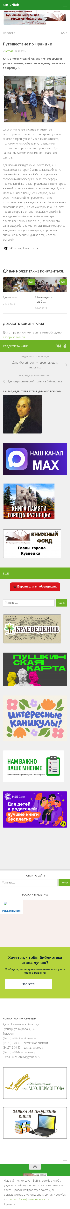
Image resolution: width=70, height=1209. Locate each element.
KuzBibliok (11, 5)
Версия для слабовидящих (37, 586)
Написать (28, 984)
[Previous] (11, 99)
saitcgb (8, 51)
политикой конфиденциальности (27, 1199)
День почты (10, 297)
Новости (9, 33)
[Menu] (65, 5)
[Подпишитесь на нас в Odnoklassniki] (64, 346)
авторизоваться (14, 337)
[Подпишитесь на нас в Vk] (58, 346)
